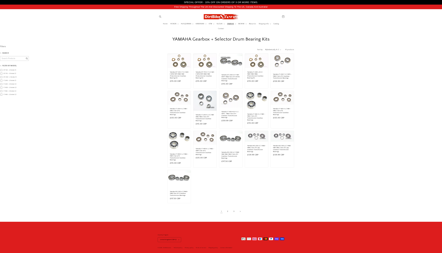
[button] (160, 16)
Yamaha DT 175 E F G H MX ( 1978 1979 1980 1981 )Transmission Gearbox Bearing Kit (205, 75)
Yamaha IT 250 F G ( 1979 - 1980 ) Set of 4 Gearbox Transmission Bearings (282, 76)
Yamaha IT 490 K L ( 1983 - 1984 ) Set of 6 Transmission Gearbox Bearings (205, 151)
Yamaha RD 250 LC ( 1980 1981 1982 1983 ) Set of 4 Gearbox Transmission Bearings (230, 155)
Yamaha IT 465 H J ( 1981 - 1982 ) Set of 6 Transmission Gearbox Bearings (282, 111)
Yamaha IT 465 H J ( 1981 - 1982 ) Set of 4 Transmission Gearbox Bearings (256, 117)
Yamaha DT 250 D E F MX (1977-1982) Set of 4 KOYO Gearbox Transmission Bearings (230, 77)
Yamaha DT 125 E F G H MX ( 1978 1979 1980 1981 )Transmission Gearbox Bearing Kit (179, 75)
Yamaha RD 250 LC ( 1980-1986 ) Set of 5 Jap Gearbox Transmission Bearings (256, 148)
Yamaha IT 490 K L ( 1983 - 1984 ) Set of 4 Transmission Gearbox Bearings (179, 157)
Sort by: (260, 50)
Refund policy (178, 247)
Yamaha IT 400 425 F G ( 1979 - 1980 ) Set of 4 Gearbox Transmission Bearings (229, 114)
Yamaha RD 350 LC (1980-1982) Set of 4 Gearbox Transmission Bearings (179, 193)
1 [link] (221, 211)
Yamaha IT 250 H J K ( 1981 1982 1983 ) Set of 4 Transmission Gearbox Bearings (205, 117)
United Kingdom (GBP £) (168, 239)
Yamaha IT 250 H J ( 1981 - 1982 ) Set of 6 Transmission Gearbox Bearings (179, 111)
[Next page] (240, 211)
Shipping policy (213, 247)
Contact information (226, 247)
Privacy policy (189, 247)
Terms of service (201, 247)
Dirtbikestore (167, 247)
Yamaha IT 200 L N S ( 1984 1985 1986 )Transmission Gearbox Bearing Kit (255, 75)
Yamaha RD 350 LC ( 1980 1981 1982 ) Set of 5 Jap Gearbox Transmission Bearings (282, 148)
